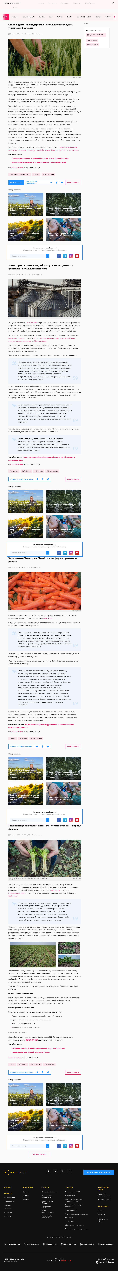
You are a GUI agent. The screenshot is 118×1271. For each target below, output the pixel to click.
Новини (41, 3)
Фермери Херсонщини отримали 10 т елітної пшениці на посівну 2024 (40, 158)
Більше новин (39, 1154)
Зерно (59, 17)
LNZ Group (55, 890)
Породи (26, 1199)
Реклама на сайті (104, 1199)
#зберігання (26, 471)
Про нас (101, 1210)
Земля (42, 17)
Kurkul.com (73, 150)
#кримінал (23, 738)
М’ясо (108, 17)
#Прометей (39, 471)
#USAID (36, 174)
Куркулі (25, 1192)
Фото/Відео (89, 3)
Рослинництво (9, 1198)
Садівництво (28, 17)
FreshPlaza (47, 618)
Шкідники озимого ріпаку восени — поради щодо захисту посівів (38, 1048)
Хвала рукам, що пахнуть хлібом (77, 1229)
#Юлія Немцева (48, 174)
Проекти (76, 3)
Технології (7, 1209)
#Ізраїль (12, 738)
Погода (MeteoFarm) (49, 1192)
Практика (7, 1205)
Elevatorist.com (40, 341)
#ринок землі (92, 40)
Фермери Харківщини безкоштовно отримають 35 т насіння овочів (39, 162)
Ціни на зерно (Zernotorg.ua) (46, 1196)
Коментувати (16, 182)
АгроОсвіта (69, 1218)
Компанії (26, 1196)
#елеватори (14, 471)
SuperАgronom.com (16, 893)
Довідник (65, 3)
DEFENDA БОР (32, 1040)
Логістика (7, 1216)
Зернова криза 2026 (72, 1192)
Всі (6, 17)
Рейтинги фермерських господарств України (74, 1200)
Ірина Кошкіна (14, 1058)
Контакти (101, 1214)
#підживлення (35, 1064)
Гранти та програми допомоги (76, 1214)
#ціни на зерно (92, 45)
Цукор (98, 17)
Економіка (8, 1212)
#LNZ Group (22, 1064)
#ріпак (12, 1064)
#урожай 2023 (49, 1064)
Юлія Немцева (16, 168)
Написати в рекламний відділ (104, 1195)
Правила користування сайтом (103, 1219)
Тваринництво (9, 1201)
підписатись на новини (99, 1172)
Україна (15, 17)
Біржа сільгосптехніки (47, 1211)
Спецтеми (52, 3)
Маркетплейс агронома (46, 1217)
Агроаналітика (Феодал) (47, 1202)
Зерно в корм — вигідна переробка (74, 1206)
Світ (50, 17)
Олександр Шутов (16, 338)
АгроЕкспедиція (71, 1210)
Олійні (69, 17)
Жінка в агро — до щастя (74, 1225)
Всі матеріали (73, 182)
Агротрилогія (70, 1196)
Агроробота (46, 1207)
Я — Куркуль (69, 1221)
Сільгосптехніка (84, 17)
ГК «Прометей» (32, 323)
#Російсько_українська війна (20, 174)
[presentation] (4, 17)
